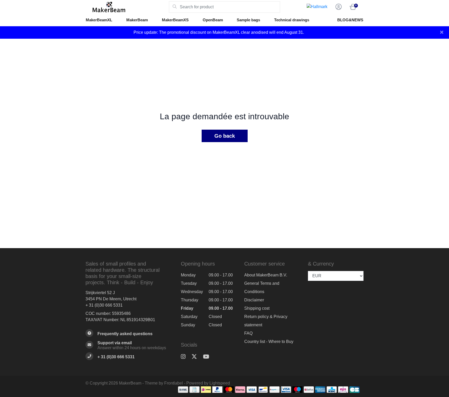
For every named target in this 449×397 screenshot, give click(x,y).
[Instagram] (185, 356)
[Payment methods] (183, 389)
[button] (337, 7)
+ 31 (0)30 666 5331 (104, 305)
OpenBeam (213, 20)
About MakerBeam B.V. (265, 275)
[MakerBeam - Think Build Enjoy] (127, 7)
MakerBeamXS (175, 20)
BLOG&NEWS (350, 20)
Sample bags (248, 20)
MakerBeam (137, 20)
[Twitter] (196, 356)
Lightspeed (219, 383)
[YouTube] (208, 356)
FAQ (248, 333)
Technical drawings (291, 20)
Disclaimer (254, 300)
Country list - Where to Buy (268, 341)
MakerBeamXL (99, 20)
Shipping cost (256, 308)
